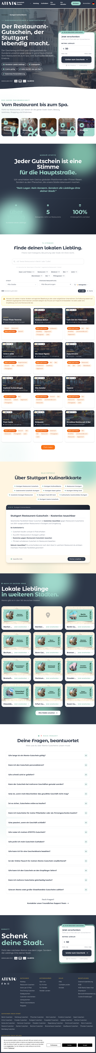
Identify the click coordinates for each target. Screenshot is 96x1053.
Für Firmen (52, 3)
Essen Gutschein (78, 1017)
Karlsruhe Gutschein (8, 1023)
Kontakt (61, 988)
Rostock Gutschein (8, 1026)
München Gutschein (37, 1017)
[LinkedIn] (5, 983)
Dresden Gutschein (20, 1020)
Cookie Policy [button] (10, 1046)
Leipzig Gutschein (66, 1020)
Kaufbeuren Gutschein (70, 1026)
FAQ (60, 982)
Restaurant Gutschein (27, 985)
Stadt (8, 281)
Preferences (53, 1045)
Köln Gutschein (51, 1017)
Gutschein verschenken (27, 997)
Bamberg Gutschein (8, 1029)
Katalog (36, 3)
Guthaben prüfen (64, 985)
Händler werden (44, 991)
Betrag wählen (68, 43)
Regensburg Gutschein (55, 1023)
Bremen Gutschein (80, 1020)
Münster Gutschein (86, 1026)
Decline (69, 1045)
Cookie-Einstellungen (85, 997)
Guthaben (44, 3)
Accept (85, 1045)
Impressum (82, 991)
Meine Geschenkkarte (27, 1003)
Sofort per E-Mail (26, 988)
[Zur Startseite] (9, 979)
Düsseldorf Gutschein (51, 1020)
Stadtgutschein (25, 994)
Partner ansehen (75, 559)
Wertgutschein (25, 1000)
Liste (83, 291)
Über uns (42, 982)
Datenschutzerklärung (85, 982)
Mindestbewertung (48, 281)
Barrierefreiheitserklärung (86, 994)
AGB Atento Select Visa (86, 988)
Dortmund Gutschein (72, 1023)
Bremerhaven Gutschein (53, 1026)
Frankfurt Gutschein (64, 1017)
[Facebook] (2, 983)
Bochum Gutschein (36, 1026)
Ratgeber (23, 1006)
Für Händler (63, 3)
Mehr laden (48, 447)
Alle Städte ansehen (47, 713)
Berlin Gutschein (7, 1017)
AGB (79, 985)
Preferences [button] (11, 1048)
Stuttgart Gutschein (35, 1020)
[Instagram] (8, 983)
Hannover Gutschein (23, 1023)
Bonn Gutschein (86, 1023)
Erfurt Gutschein (7, 1020)
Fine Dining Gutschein (27, 991)
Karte (91, 291)
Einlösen (76, 3)
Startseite (5, 15)
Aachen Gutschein (22, 1026)
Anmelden (86, 3)
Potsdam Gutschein (39, 1023)
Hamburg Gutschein (21, 1017)
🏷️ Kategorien (81, 285)
